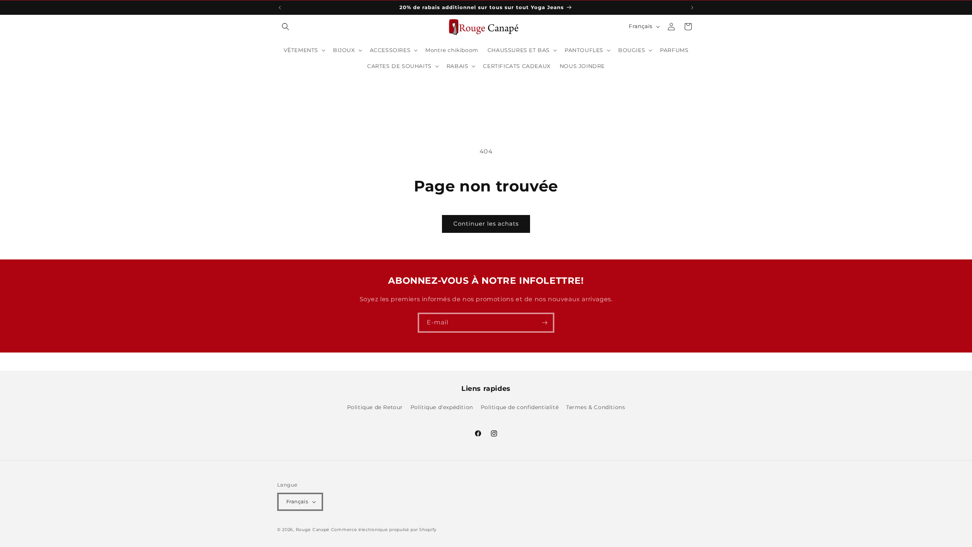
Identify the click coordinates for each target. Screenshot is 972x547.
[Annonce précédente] (279, 7)
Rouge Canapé (313, 529)
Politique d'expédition (441, 407)
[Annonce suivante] (692, 7)
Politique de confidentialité (520, 407)
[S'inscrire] (544, 323)
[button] (285, 26)
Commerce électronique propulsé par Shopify (384, 529)
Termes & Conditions (595, 407)
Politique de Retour (375, 407)
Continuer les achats (486, 223)
